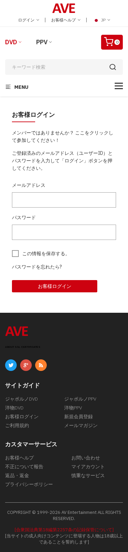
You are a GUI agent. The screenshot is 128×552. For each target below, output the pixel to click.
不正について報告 (24, 467)
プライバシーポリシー (29, 484)
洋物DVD (14, 408)
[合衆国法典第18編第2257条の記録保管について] (64, 530)
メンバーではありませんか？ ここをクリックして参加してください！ (62, 136)
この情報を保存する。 (46, 253)
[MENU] (119, 86)
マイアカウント (88, 467)
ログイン (26, 19)
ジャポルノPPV (80, 399)
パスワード (24, 217)
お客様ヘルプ (64, 19)
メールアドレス (28, 185)
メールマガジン (81, 425)
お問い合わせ (85, 458)
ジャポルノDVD (21, 399)
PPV (41, 42)
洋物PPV (73, 408)
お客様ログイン (54, 286)
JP (103, 19)
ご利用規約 (17, 425)
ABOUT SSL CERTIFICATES (22, 347)
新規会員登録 (78, 416)
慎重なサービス (88, 475)
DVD (11, 42)
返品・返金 (17, 475)
